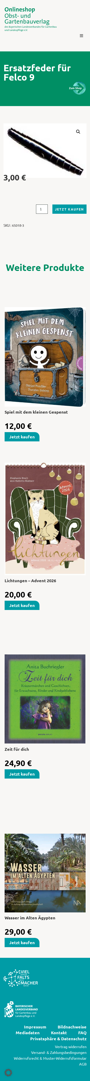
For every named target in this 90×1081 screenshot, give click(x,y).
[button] (81, 35)
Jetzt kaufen (69, 209)
